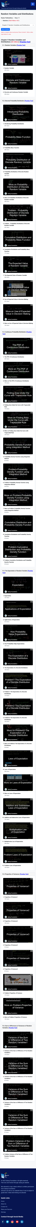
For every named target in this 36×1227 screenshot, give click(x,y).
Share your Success (6, 1209)
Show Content (5, 29)
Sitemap (3, 1212)
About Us (3, 1204)
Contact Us (4, 1206)
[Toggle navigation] (33, 4)
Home (2, 1201)
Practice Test (25, 42)
